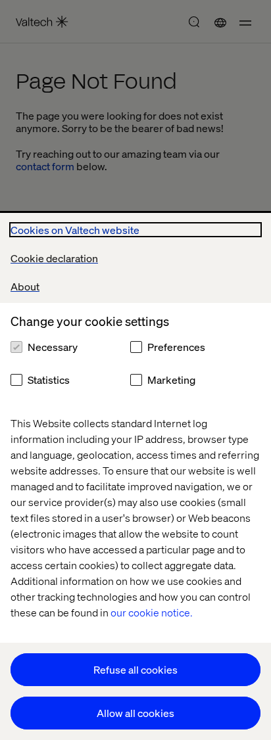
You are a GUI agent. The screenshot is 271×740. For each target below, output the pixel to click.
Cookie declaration (54, 258)
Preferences (176, 347)
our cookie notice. (152, 612)
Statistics (49, 379)
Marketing (171, 379)
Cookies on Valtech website (75, 229)
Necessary (53, 347)
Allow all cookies (135, 713)
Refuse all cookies (135, 669)
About (25, 286)
